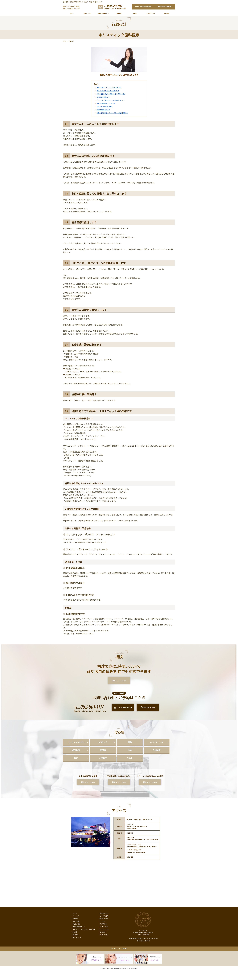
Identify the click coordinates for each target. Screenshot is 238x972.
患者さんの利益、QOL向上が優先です (108, 91)
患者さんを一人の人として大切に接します (109, 87)
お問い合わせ (104, 918)
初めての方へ (104, 913)
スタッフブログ (150, 13)
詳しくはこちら (118, 680)
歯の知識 (102, 932)
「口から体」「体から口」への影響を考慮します (111, 100)
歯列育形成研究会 (75, 583)
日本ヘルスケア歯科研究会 (80, 595)
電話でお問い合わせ (164, 6)
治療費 (135, 13)
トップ (71, 13)
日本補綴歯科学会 (75, 568)
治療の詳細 (76, 924)
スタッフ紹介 (104, 926)
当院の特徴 (76, 921)
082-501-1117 (114, 6)
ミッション (76, 916)
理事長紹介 (103, 924)
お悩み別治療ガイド (103, 13)
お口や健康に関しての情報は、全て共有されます (111, 94)
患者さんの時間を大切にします (106, 103)
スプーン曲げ (104, 935)
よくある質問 (104, 916)
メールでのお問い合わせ (143, 6)
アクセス (102, 921)
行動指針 (75, 918)
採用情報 (166, 13)
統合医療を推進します (103, 97)
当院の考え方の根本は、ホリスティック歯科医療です (112, 113)
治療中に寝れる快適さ (103, 110)
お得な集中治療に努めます (104, 106)
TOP (64, 41)
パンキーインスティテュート (93, 549)
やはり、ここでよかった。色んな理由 (84, 929)
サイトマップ (77, 937)
